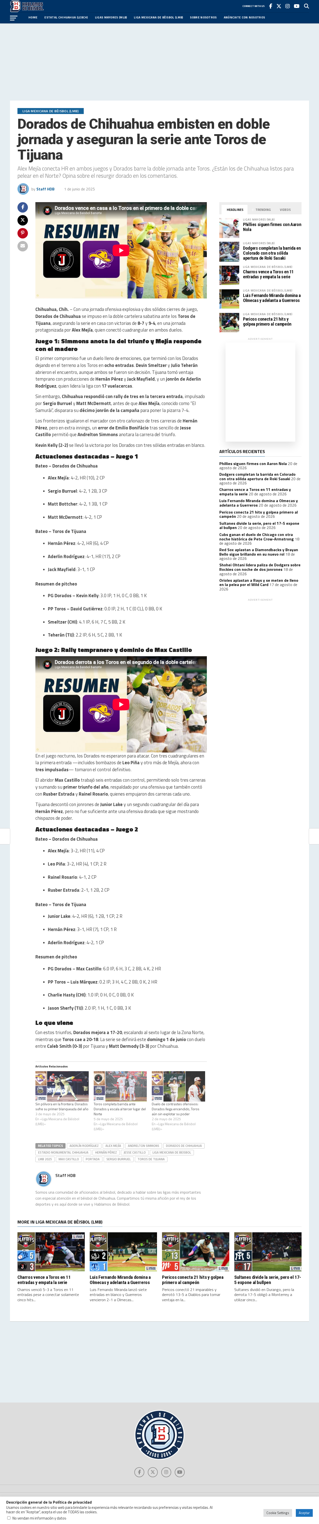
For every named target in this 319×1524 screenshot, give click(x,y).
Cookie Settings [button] (277, 1512)
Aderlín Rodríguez (84, 1145)
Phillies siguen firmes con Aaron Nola (272, 227)
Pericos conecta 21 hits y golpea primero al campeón (267, 321)
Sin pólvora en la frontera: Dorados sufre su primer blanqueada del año (61, 1106)
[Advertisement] (159, 62)
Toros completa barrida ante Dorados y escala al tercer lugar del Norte (120, 1108)
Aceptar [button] (304, 1512)
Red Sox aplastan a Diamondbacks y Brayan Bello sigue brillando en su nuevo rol (258, 552)
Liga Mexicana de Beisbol (172, 1152)
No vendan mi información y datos (39, 1518)
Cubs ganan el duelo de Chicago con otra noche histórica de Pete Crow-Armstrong (256, 536)
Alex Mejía (113, 1145)
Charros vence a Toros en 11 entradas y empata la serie (268, 274)
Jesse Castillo (135, 1152)
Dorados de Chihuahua (184, 1145)
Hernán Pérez (106, 1152)
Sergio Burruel (118, 1159)
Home (32, 17)
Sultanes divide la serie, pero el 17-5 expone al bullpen (267, 1279)
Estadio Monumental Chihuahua (63, 1152)
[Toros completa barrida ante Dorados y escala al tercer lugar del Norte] (120, 1086)
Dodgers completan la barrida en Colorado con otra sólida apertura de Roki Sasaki (272, 253)
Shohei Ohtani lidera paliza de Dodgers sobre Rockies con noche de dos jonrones (260, 567)
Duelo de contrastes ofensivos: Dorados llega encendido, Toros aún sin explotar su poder (175, 1108)
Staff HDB (45, 189)
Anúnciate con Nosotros (244, 17)
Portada (93, 1159)
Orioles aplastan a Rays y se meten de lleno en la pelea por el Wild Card (258, 582)
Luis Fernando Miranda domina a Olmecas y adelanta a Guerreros (272, 298)
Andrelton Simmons (143, 1145)
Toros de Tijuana (151, 1159)
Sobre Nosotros (203, 17)
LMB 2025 (45, 1159)
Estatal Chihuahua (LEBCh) (66, 17)
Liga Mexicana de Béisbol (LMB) (158, 17)
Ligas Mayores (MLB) (111, 17)
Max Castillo (69, 1159)
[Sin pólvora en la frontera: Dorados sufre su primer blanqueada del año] (62, 1086)
